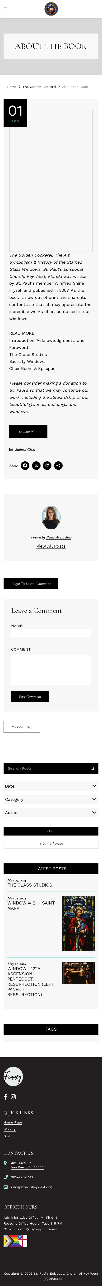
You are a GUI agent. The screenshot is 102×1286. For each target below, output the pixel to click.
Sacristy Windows (27, 361)
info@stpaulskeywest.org (31, 1187)
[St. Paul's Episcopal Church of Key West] (51, 9)
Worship (10, 1129)
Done (51, 831)
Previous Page (21, 726)
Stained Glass (25, 449)
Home (12, 87)
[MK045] (14, 1076)
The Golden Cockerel (39, 87)
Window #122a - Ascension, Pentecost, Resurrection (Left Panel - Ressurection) (30, 981)
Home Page (13, 1122)
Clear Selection (51, 843)
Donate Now (28, 431)
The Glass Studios (28, 354)
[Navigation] (6, 9)
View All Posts (51, 546)
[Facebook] (5, 1097)
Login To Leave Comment (30, 583)
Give (7, 1136)
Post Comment (30, 696)
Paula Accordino (58, 537)
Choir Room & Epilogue (32, 368)
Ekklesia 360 (53, 1279)
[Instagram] (13, 1097)
